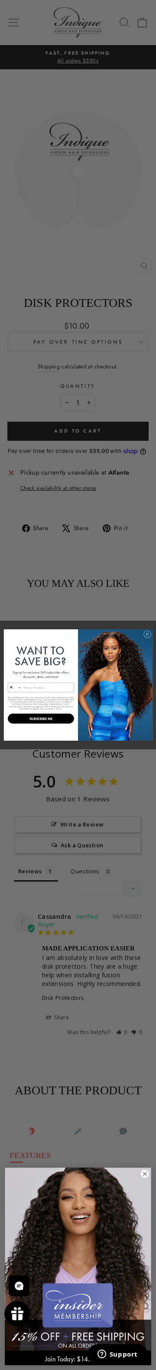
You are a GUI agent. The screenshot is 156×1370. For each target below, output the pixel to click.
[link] (78, 1259)
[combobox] (15, 687)
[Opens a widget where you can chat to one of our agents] (117, 1355)
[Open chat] (19, 1286)
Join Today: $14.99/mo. (78, 1359)
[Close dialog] (147, 634)
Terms (59, 708)
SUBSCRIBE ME (40, 718)
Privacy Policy (46, 708)
